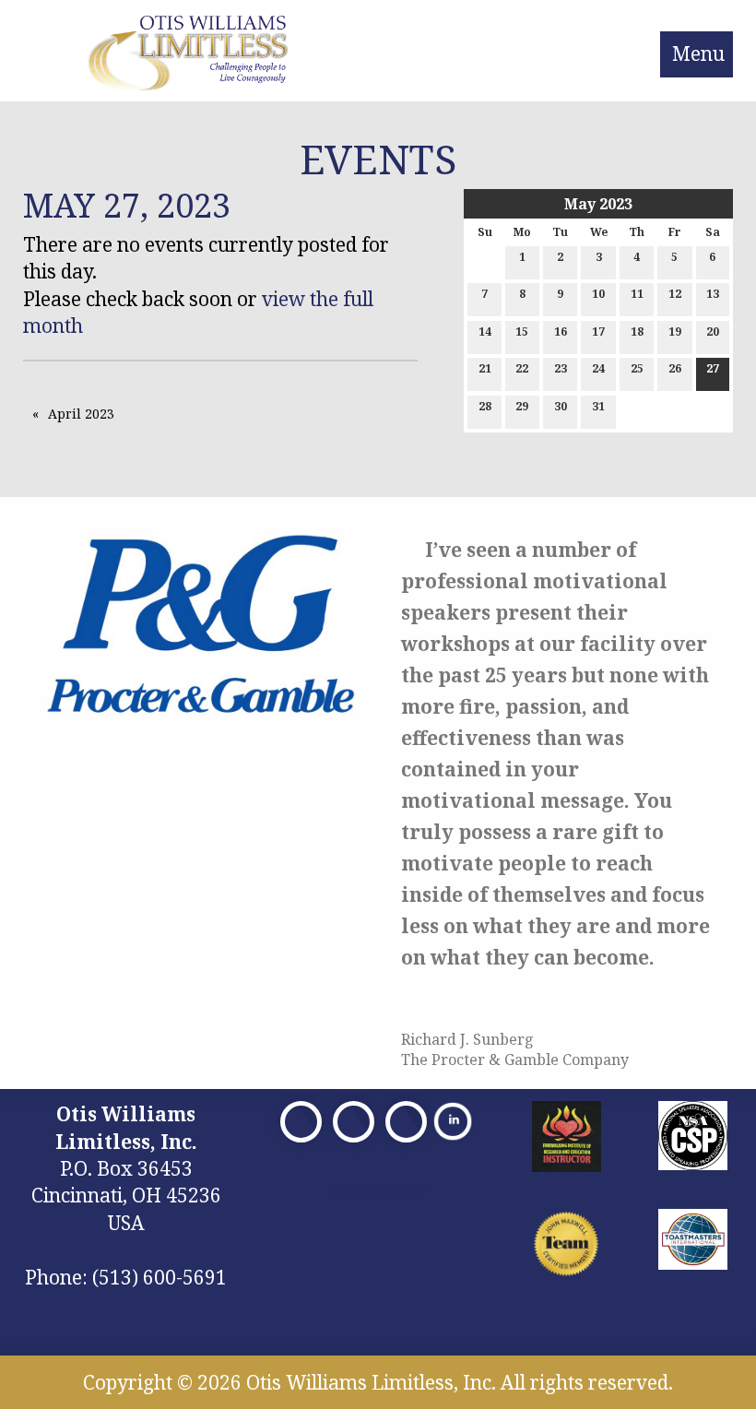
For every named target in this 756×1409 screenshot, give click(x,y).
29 (521, 406)
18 (637, 331)
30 (560, 406)
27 (712, 368)
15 (521, 331)
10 (598, 294)
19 (674, 331)
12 (674, 294)
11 (637, 294)
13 (712, 294)
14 (484, 331)
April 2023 (81, 413)
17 (598, 331)
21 (484, 368)
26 (674, 368)
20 (712, 331)
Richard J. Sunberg (467, 1039)
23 (560, 368)
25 (637, 368)
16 (560, 331)
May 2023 (598, 204)
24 (598, 368)
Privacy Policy (378, 1190)
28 (484, 406)
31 (598, 406)
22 (521, 368)
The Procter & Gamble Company (515, 1059)
